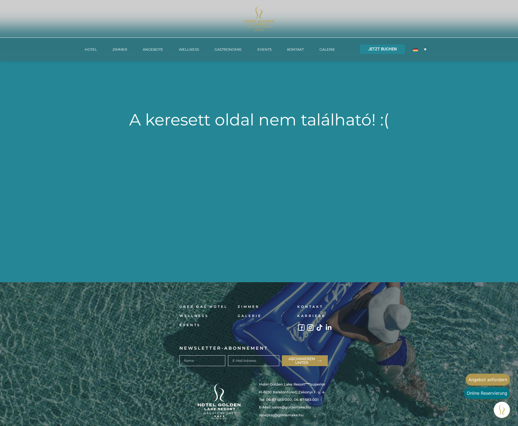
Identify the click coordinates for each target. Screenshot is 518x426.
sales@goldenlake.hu (291, 407)
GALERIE (327, 49)
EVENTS (264, 49)
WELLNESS (189, 49)
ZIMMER (120, 49)
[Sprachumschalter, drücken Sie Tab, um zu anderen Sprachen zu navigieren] (419, 49)
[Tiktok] (319, 328)
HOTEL (91, 49)
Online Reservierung (487, 393)
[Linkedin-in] (329, 328)
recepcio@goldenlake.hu (281, 415)
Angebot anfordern (487, 379)
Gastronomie (228, 49)
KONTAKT (295, 49)
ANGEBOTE (153, 49)
